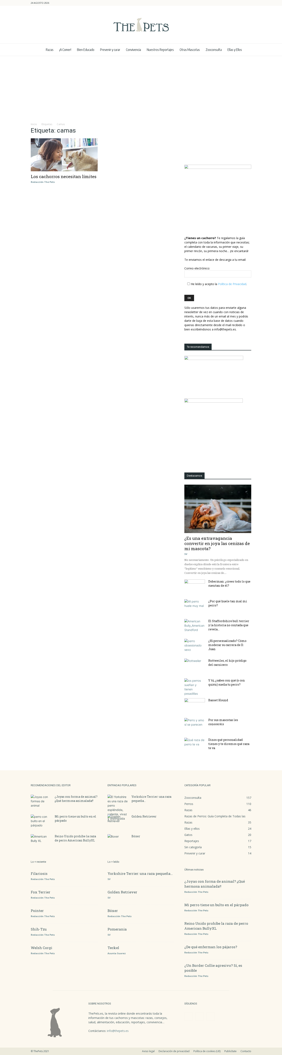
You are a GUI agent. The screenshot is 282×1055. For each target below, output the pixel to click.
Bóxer (136, 836)
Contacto (246, 1051)
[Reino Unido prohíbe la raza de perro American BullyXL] (41, 841)
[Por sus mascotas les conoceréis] (194, 725)
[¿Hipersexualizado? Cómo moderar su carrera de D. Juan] (194, 646)
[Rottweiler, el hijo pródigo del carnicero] (194, 666)
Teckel (113, 947)
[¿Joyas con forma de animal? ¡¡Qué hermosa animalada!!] (41, 802)
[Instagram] (241, 3)
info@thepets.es (118, 1031)
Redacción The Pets (43, 181)
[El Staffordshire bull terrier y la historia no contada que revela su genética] (194, 626)
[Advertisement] (141, 87)
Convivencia (133, 50)
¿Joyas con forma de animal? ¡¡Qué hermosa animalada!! (76, 799)
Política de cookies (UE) (206, 1051)
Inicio (34, 124)
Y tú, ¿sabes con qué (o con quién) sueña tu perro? (226, 682)
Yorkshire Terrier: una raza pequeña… (140, 873)
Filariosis (39, 873)
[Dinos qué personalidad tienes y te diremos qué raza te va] (194, 745)
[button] (228, 2)
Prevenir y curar (110, 50)
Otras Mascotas (190, 50)
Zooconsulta (214, 50)
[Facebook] (234, 3)
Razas (49, 50)
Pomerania (117, 929)
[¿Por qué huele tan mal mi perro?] (194, 606)
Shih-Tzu (39, 929)
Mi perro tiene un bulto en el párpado (216, 904)
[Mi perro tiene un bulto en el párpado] (41, 821)
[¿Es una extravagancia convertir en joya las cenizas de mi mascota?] (217, 509)
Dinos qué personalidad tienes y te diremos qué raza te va (228, 744)
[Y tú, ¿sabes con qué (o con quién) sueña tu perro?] (194, 687)
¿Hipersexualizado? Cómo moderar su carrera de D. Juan (227, 645)
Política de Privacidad (232, 284)
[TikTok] (248, 3)
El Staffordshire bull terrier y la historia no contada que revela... (228, 625)
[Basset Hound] (194, 705)
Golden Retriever (144, 816)
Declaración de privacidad (174, 1051)
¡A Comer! (65, 50)
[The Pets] (141, 25)
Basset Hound (218, 700)
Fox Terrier (40, 892)
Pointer (37, 910)
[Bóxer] (118, 841)
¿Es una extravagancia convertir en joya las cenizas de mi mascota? (217, 543)
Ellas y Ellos (234, 50)
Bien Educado (85, 50)
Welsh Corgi (41, 947)
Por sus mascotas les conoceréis (223, 722)
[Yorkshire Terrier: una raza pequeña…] (118, 808)
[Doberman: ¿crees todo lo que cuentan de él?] (194, 586)
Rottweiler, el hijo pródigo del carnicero (227, 663)
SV (185, 554)
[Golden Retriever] (118, 821)
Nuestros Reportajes (160, 50)
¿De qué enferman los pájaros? (210, 947)
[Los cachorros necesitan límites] (64, 154)
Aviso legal (148, 1051)
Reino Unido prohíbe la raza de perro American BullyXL (75, 838)
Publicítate (230, 1051)
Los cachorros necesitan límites (63, 176)
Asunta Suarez (117, 953)
